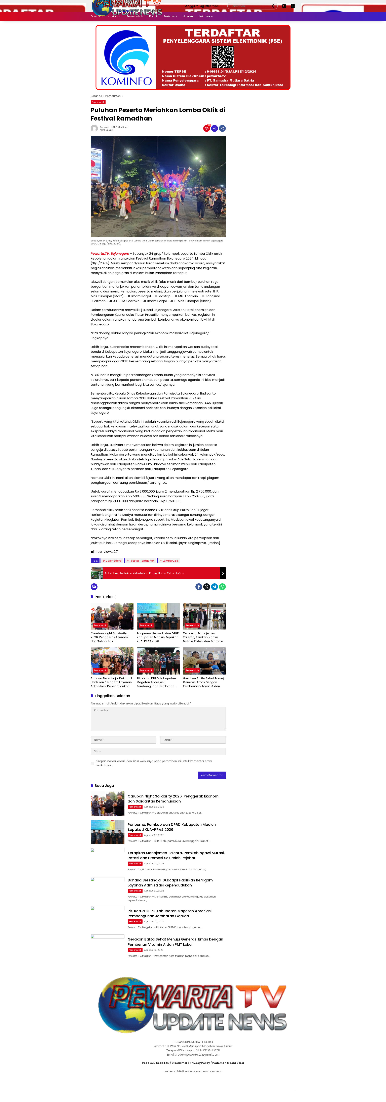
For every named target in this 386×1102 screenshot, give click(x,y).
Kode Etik (162, 1063)
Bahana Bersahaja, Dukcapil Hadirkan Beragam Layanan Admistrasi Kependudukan (111, 682)
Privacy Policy (200, 1063)
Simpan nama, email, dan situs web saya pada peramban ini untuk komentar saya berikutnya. (154, 763)
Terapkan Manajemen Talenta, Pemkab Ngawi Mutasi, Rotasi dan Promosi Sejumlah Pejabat (203, 637)
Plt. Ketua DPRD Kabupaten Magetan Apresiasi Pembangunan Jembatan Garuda (156, 682)
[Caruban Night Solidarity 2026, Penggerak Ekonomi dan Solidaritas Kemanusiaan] (112, 616)
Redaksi (104, 127)
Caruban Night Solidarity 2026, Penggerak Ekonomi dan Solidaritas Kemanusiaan (109, 637)
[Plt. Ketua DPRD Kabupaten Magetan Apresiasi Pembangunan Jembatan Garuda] (158, 660)
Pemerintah (98, 102)
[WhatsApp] (222, 586)
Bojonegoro (114, 561)
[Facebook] (198, 586)
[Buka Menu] (293, 6)
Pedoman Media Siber (228, 1063)
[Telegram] (214, 586)
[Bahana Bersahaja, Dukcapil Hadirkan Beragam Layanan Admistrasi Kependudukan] (112, 660)
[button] (274, 6)
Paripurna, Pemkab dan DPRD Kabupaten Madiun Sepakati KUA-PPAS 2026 (158, 637)
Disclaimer (179, 1063)
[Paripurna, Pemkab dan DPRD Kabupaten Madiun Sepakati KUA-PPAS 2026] (158, 616)
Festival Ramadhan (142, 561)
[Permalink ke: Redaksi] (95, 128)
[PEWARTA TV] (127, 6)
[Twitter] (206, 586)
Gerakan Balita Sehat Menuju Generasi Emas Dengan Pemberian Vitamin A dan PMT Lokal (204, 682)
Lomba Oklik (171, 561)
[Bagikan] (222, 128)
